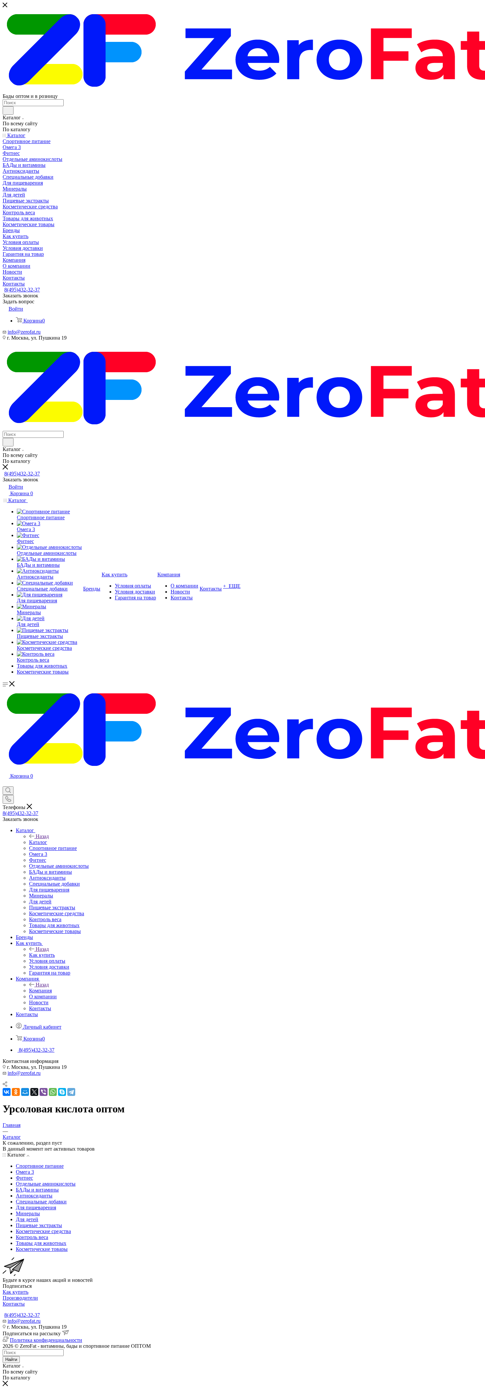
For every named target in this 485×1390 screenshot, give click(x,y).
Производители (20, 1298)
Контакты (14, 1304)
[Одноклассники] (16, 1092)
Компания (40, 990)
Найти (11, 1359)
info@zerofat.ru (24, 332)
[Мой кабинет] (6, 783)
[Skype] (62, 1092)
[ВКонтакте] (7, 1092)
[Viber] (44, 1092)
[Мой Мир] (25, 1092)
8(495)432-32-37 (22, 289)
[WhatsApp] (53, 1092)
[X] (34, 1092)
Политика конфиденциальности (46, 1340)
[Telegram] (71, 1092)
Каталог (38, 842)
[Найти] (8, 110)
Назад (42, 836)
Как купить (42, 955)
